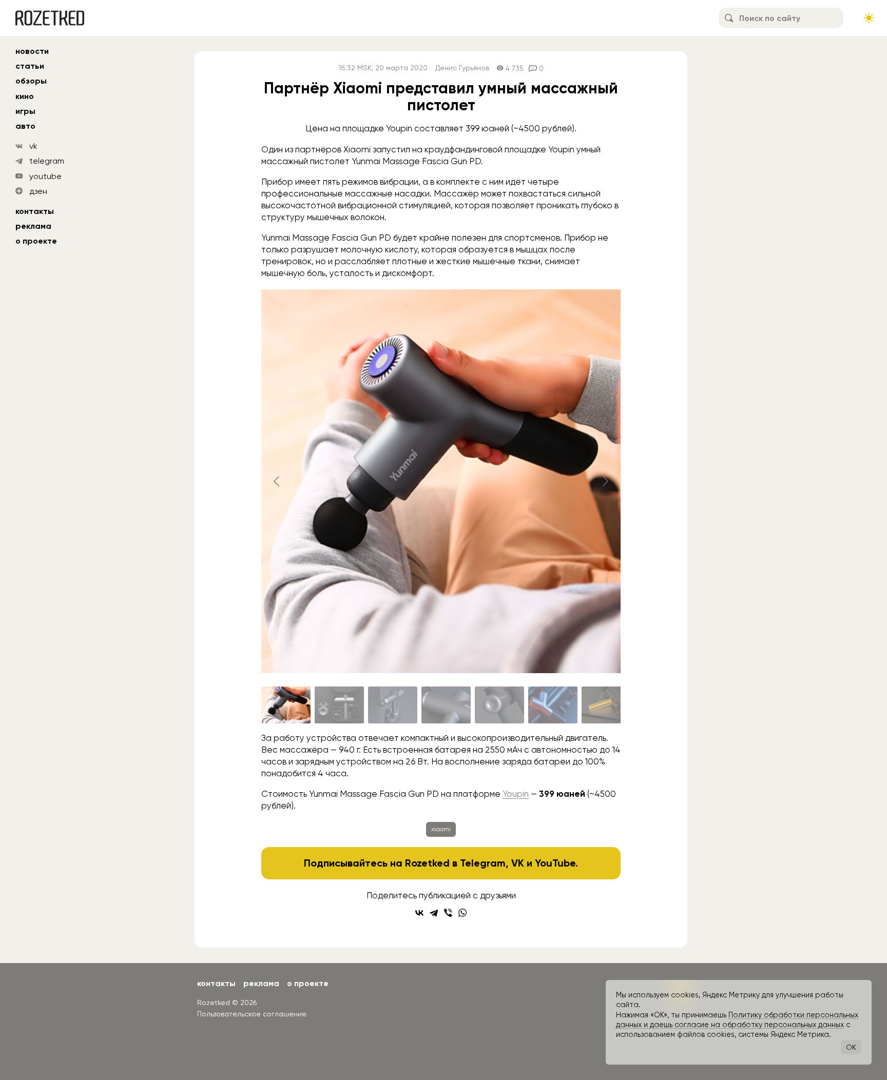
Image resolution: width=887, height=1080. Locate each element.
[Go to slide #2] (339, 704)
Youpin (516, 794)
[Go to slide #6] (552, 704)
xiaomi (441, 829)
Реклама (33, 226)
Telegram (483, 863)
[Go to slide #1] (286, 704)
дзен (38, 191)
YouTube (555, 863)
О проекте (36, 241)
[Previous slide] (277, 481)
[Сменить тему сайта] (869, 18)
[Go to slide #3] (392, 704)
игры (25, 111)
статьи (29, 66)
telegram (46, 161)
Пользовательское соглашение (251, 1014)
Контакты (34, 211)
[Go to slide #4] (446, 704)
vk (33, 146)
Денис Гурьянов (462, 68)
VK (517, 863)
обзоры (31, 81)
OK (851, 1047)
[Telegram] (434, 913)
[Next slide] (604, 481)
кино (24, 96)
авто (25, 126)
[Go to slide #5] (499, 704)
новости (32, 51)
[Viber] (448, 913)
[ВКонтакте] (419, 913)
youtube (45, 176)
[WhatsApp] (462, 913)
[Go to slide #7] (606, 704)
